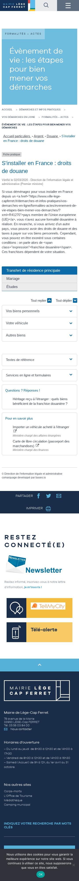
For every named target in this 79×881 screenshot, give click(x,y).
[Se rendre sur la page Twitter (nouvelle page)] (48, 495)
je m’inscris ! (33, 587)
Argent (39, 136)
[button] (39, 311)
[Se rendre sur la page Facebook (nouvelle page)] (38, 495)
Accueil (7, 109)
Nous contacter (21, 729)
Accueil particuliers (17, 136)
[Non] (73, 865)
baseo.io (41, 477)
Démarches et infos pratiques (40, 109)
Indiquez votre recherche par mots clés (37, 825)
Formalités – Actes (55, 117)
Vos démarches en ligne (18, 117)
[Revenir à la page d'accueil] (17, 5)
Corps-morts (13, 791)
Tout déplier (64, 300)
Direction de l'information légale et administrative (33, 473)
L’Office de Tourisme (18, 795)
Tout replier (39, 300)
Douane (53, 136)
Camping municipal (17, 804)
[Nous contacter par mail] (59, 495)
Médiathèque (13, 800)
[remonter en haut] (39, 665)
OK (41, 874)
